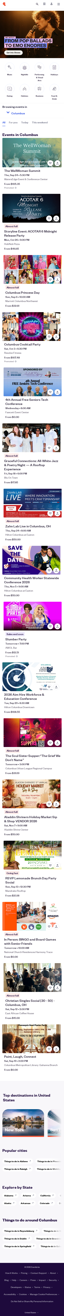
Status (28, 1287)
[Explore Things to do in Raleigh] (31, 1169)
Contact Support (39, 1272)
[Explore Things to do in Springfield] (34, 1246)
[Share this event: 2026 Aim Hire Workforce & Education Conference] (56, 687)
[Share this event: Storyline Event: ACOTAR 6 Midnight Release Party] (56, 218)
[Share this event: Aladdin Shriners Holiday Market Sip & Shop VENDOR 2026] (56, 804)
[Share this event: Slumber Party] (57, 626)
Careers (23, 1280)
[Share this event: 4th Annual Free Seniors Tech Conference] (57, 392)
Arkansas (25, 1203)
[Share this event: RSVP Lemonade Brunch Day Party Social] (57, 865)
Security (53, 1280)
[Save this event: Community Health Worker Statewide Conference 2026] (49, 570)
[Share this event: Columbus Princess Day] (57, 280)
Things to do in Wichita (48, 1168)
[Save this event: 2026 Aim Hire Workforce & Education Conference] (49, 687)
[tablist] (25, 123)
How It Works (11, 1272)
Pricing (24, 1272)
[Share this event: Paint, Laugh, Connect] (56, 1049)
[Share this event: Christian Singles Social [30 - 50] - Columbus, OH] (57, 988)
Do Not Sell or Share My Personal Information (32, 1301)
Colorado (45, 1203)
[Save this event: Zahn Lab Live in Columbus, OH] (50, 513)
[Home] (4, 4)
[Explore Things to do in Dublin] (30, 1238)
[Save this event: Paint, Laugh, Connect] (49, 1049)
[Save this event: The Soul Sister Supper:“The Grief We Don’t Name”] (50, 743)
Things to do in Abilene (16, 1161)
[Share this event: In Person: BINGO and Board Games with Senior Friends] (56, 927)
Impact (42, 1280)
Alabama (8, 1195)
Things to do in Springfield (17, 1246)
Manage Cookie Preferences (43, 1294)
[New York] (23, 1134)
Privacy (46, 1287)
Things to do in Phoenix (49, 1161)
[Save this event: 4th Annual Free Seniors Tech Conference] (50, 392)
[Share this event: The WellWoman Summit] (57, 163)
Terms (37, 1287)
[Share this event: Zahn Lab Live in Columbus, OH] (57, 513)
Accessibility (10, 1294)
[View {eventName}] (32, 152)
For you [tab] (13, 122)
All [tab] (3, 122)
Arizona (27, 1195)
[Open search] (37, 4)
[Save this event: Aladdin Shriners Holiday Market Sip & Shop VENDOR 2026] (49, 804)
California (45, 1195)
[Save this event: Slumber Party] (50, 626)
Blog (6, 1280)
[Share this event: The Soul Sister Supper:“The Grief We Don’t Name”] (57, 743)
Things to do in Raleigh (15, 1168)
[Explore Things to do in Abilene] (31, 1161)
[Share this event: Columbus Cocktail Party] (56, 337)
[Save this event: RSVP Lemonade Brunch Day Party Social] (50, 865)
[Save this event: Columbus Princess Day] (50, 280)
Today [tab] (24, 122)
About (53, 1272)
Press (33, 1280)
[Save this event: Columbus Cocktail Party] (49, 337)
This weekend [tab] (40, 122)
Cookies (23, 1294)
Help (14, 1280)
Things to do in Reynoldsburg (19, 1230)
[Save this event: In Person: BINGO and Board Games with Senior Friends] (49, 927)
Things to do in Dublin (15, 1238)
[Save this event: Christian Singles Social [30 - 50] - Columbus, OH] (50, 988)
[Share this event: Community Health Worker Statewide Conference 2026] (56, 570)
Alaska (7, 1203)
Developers (16, 1287)
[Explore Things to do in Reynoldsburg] (37, 1231)
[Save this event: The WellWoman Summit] (50, 163)
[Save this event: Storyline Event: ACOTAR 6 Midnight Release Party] (49, 218)
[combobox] (29, 112)
